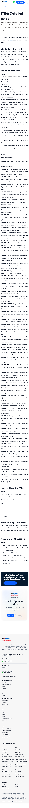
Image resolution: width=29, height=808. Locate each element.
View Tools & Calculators (10, 583)
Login (3, 658)
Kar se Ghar (4, 720)
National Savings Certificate (20, 764)
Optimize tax (4, 711)
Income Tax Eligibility (19, 774)
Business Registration (6, 730)
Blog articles (4, 688)
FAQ (2, 693)
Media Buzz (4, 786)
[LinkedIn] (6, 661)
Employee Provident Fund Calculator (8, 762)
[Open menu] (26, 2)
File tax (3, 709)
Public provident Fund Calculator (8, 761)
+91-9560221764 (7, 672)
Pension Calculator (5, 752)
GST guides (4, 690)
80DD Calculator (5, 751)
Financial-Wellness (5, 788)
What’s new (4, 702)
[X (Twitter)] (11, 661)
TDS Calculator (18, 751)
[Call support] (11, 2)
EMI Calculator (18, 771)
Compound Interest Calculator (8, 759)
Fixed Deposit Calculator (6, 757)
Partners (17, 786)
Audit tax (4, 712)
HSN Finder (4, 768)
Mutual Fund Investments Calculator (21, 761)
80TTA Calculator (18, 768)
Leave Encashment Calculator (21, 757)
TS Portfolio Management (7, 737)
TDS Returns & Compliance (7, 728)
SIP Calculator (17, 746)
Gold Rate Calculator (19, 773)
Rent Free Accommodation (7, 771)
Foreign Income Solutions (7, 718)
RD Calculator (4, 746)
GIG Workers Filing (6, 736)
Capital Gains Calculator (6, 776)
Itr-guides (14, 5)
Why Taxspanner (18, 784)
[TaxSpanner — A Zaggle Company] (4, 2)
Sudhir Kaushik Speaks (6, 684)
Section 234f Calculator (6, 766)
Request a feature (5, 704)
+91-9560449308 (7, 669)
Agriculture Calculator (6, 774)
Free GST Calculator (19, 754)
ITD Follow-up (5, 714)
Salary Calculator (18, 766)
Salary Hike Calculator (19, 776)
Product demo (5, 700)
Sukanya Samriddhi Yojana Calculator (21, 762)
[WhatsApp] (3, 661)
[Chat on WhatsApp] (14, 2)
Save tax (3, 716)
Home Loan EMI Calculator (7, 756)
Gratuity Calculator (5, 754)
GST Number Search (6, 769)
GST (3, 726)
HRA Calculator (5, 747)
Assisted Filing (5, 732)
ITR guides (4, 691)
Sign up (7, 658)
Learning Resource (6, 5)
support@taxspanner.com (16, 801)
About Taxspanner (5, 784)
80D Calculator (18, 749)
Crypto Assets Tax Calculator (20, 759)
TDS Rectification (5, 682)
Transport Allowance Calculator (8, 764)
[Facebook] (8, 661)
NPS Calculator (18, 747)
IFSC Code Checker (18, 752)
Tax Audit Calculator (6, 773)
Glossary (3, 686)
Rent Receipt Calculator (19, 756)
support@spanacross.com (9, 676)
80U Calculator (5, 749)
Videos (3, 695)
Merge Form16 (5, 734)
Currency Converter (19, 769)
